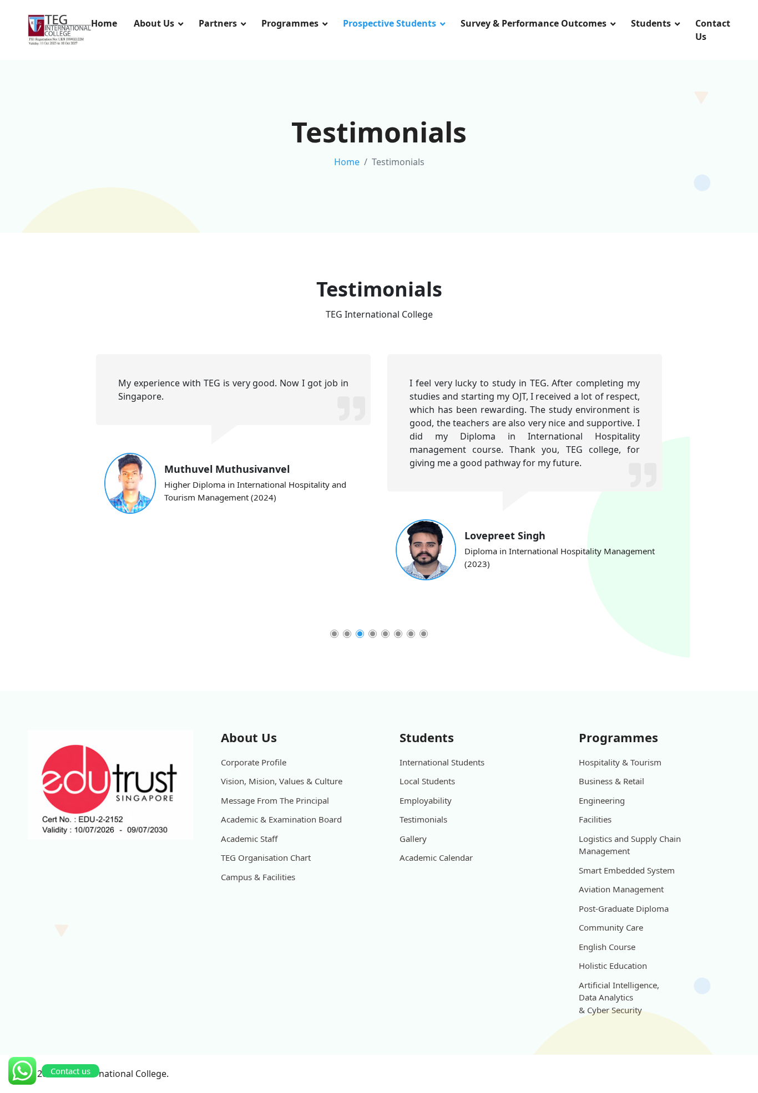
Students (651, 23)
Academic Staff (249, 838)
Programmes (290, 23)
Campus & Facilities (258, 876)
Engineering (602, 800)
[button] (334, 634)
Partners (218, 23)
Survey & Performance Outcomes (534, 23)
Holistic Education (613, 965)
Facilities (595, 819)
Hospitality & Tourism (620, 762)
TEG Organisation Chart (266, 857)
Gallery (413, 838)
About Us (154, 23)
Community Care (611, 927)
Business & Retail (611, 780)
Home (104, 23)
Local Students (427, 780)
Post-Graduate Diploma (624, 908)
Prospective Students (389, 23)
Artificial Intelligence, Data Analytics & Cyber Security (619, 997)
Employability (426, 800)
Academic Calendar (436, 857)
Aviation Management (621, 889)
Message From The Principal (275, 800)
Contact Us (712, 30)
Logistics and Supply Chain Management (630, 845)
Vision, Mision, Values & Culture (281, 780)
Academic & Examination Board (281, 819)
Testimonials (423, 819)
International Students (442, 762)
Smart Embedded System (627, 870)
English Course (607, 946)
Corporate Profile (253, 762)
